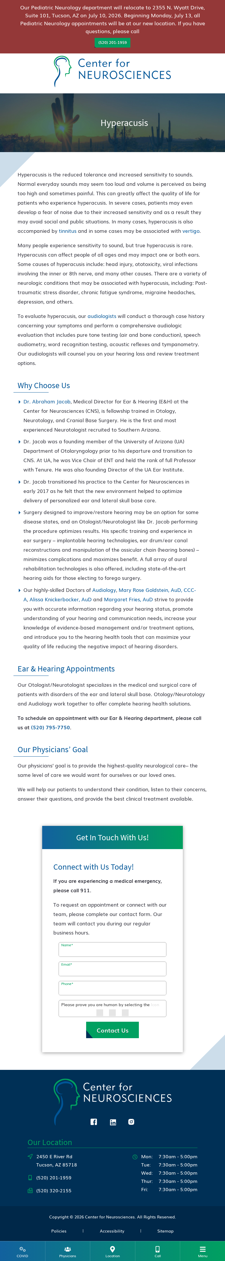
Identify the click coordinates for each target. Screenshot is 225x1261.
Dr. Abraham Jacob (47, 401)
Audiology (104, 589)
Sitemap (165, 1231)
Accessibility (112, 1231)
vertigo (191, 230)
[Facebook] (93, 1120)
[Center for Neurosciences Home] (112, 72)
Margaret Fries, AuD (128, 599)
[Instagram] (131, 1120)
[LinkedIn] (112, 1120)
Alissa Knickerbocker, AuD (61, 599)
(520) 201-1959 (112, 42)
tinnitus (67, 230)
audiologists (102, 315)
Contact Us (113, 1030)
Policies (59, 1231)
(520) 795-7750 (50, 727)
